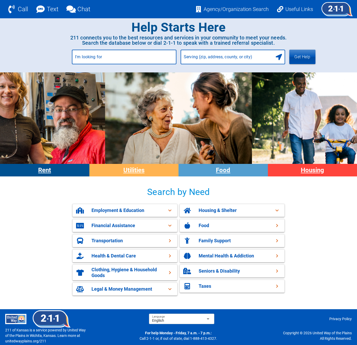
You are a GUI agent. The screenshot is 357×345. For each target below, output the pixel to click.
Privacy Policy (340, 319)
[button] (125, 210)
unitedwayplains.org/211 (25, 341)
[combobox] (124, 59)
